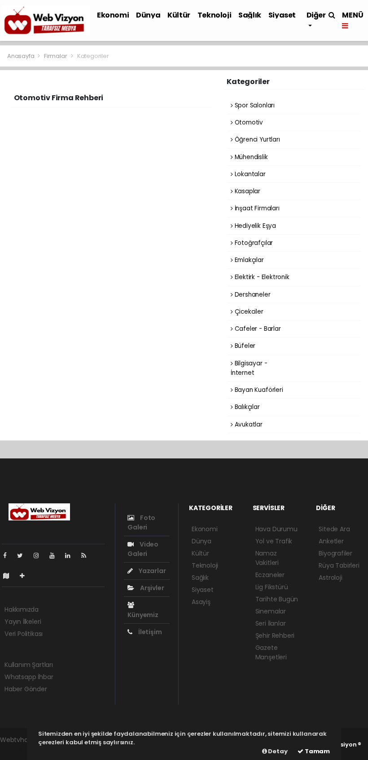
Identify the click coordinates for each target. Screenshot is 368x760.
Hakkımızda (21, 609)
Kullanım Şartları (28, 664)
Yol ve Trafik (274, 541)
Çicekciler (248, 311)
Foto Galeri (141, 522)
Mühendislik (250, 157)
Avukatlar (248, 424)
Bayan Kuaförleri (258, 390)
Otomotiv (248, 122)
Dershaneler (252, 294)
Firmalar (55, 56)
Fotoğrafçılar (253, 243)
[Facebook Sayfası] (8, 555)
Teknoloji (214, 15)
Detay (277, 751)
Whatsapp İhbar (28, 676)
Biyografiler (335, 553)
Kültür (178, 15)
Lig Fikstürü (271, 586)
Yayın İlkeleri (22, 621)
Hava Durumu (276, 528)
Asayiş (201, 601)
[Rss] (87, 555)
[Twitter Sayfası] (23, 555)
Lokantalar (249, 174)
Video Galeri (142, 549)
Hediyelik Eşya (254, 226)
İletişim (149, 631)
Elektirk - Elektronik (261, 277)
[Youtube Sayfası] (55, 555)
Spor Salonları (254, 105)
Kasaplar (246, 191)
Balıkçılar (246, 407)
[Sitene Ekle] (26, 575)
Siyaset (282, 15)
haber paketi (19, 749)
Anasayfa (21, 56)
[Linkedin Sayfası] (71, 555)
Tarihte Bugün (276, 599)
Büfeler (244, 346)
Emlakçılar (248, 260)
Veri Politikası (23, 633)
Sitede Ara (334, 528)
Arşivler (151, 587)
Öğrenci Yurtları (256, 139)
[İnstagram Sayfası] (40, 555)
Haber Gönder (25, 688)
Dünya (148, 15)
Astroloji (330, 577)
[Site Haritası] (10, 575)
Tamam (316, 751)
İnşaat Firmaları (256, 208)
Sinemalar (270, 611)
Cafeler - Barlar (257, 328)
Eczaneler (270, 574)
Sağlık (249, 15)
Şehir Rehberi (275, 635)
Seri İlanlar (270, 623)
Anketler (331, 541)
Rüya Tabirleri (339, 565)
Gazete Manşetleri (271, 652)
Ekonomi (113, 15)
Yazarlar (151, 570)
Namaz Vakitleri (267, 558)
